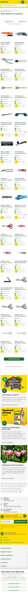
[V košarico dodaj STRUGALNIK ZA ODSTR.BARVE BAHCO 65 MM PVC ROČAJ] (16, 161)
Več (20, 492)
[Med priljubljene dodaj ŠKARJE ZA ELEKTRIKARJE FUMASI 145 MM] (5, 244)
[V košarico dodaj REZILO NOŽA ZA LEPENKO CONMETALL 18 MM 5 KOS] (2, 217)
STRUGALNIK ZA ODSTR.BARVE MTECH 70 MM (21, 98)
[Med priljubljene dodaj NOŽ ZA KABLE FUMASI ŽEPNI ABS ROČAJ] (5, 297)
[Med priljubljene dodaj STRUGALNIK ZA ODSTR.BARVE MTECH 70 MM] (19, 105)
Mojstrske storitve (10, 395)
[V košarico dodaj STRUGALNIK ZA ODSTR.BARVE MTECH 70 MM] (16, 105)
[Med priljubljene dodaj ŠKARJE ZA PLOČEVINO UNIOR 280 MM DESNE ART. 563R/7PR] (5, 188)
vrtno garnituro (15, 472)
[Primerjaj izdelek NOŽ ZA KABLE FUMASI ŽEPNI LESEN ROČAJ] (23, 271)
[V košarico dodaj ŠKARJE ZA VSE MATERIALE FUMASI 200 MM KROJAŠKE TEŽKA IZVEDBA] (16, 297)
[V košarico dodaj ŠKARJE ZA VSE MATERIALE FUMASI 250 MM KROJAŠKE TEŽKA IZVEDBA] (2, 324)
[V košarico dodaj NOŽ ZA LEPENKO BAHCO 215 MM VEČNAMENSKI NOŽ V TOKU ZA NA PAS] (2, 52)
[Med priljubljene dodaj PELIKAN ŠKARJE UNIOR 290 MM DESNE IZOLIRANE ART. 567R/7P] (5, 79)
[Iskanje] (2, 5)
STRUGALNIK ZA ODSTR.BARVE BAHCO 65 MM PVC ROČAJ (21, 153)
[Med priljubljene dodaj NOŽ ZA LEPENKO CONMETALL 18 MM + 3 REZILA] (19, 188)
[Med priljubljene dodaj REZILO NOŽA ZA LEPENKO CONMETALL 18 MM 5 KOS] (5, 217)
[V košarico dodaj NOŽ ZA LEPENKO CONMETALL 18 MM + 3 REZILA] (16, 188)
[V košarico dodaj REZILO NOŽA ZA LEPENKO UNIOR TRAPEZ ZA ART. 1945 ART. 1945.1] (2, 161)
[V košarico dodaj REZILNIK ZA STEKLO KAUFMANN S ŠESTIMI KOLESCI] (2, 134)
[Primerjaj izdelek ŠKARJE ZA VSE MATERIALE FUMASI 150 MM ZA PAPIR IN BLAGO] (9, 351)
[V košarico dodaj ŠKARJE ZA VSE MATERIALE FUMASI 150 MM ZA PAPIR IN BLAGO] (2, 351)
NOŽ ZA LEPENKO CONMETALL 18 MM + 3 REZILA (21, 180)
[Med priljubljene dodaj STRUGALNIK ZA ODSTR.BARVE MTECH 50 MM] (5, 105)
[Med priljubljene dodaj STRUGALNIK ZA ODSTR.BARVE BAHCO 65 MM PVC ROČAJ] (19, 161)
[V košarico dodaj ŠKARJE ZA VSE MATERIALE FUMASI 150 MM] (16, 244)
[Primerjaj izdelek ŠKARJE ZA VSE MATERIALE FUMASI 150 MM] (23, 244)
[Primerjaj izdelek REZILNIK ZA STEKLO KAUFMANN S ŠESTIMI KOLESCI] (9, 134)
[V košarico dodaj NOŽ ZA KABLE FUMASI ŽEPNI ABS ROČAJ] (2, 297)
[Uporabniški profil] (19, 2)
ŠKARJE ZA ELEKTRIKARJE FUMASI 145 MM (7, 236)
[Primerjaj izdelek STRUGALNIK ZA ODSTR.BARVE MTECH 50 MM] (9, 105)
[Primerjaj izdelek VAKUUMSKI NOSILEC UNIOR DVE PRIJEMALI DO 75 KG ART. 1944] (23, 134)
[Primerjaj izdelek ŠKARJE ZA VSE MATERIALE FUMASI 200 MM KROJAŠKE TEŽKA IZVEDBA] (23, 297)
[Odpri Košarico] (22, 2)
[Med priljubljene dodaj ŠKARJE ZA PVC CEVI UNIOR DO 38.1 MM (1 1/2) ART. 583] (19, 217)
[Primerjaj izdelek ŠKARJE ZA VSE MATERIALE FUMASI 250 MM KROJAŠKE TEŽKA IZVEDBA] (9, 324)
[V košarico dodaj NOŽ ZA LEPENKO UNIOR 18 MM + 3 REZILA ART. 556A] (16, 52)
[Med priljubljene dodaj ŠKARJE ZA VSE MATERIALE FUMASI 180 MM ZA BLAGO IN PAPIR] (19, 351)
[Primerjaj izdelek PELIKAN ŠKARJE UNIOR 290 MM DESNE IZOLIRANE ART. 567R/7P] (9, 79)
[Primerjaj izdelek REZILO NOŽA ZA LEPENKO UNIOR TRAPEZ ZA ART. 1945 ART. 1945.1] (9, 161)
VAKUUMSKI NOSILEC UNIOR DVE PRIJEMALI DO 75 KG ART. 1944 (21, 124)
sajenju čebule (8, 471)
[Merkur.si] (4, 2)
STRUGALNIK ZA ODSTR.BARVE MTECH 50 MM (7, 98)
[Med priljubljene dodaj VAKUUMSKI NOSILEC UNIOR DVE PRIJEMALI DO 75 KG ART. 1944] (19, 134)
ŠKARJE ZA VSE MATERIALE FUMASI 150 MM (20, 236)
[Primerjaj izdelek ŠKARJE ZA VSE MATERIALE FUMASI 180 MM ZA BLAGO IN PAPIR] (23, 351)
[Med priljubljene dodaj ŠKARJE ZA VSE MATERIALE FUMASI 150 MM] (19, 244)
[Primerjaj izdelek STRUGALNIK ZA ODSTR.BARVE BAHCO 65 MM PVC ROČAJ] (23, 161)
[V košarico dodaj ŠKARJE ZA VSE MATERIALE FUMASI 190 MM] (2, 271)
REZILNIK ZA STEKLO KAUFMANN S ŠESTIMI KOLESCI (7, 124)
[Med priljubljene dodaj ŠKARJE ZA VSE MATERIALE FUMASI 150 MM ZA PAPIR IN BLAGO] (5, 351)
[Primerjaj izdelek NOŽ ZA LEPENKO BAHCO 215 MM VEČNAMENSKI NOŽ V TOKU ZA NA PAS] (9, 52)
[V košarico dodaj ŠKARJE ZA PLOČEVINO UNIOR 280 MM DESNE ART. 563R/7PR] (2, 188)
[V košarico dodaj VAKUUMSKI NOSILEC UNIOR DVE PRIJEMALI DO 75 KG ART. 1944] (16, 134)
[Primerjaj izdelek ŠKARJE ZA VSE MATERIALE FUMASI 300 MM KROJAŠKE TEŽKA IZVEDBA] (23, 324)
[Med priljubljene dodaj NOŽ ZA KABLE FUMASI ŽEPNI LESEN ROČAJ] (19, 271)
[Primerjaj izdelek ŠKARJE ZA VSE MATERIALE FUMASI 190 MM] (9, 271)
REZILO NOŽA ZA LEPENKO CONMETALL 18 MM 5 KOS (7, 207)
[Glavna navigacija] (26, 2)
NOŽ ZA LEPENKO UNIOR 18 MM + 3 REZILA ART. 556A (19, 44)
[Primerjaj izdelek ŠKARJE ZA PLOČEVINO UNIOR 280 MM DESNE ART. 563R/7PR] (9, 188)
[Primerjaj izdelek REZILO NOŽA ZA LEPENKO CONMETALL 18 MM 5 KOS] (9, 217)
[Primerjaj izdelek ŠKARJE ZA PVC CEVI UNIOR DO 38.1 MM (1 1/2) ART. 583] (23, 217)
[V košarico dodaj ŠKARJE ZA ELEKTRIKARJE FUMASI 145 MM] (2, 244)
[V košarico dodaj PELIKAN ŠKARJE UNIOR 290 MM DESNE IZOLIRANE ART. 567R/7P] (2, 79)
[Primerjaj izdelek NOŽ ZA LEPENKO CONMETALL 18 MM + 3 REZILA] (23, 188)
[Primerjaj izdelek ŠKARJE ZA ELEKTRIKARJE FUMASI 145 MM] (9, 244)
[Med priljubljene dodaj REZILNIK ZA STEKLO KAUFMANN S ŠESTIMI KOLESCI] (5, 134)
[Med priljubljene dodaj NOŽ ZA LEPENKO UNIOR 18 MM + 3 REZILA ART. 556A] (19, 52)
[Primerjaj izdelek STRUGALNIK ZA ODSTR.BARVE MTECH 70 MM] (23, 105)
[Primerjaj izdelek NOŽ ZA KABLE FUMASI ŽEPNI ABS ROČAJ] (9, 297)
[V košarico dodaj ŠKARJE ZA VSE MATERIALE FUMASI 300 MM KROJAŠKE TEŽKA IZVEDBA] (16, 324)
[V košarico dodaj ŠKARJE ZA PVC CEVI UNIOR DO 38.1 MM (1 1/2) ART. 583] (16, 217)
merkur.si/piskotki (12, 577)
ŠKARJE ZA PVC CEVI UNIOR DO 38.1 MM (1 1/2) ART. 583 (20, 207)
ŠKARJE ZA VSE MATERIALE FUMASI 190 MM (6, 263)
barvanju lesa (16, 471)
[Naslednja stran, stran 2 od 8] (23, 363)
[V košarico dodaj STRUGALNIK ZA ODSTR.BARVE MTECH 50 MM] (2, 105)
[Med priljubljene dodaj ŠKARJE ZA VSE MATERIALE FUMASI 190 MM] (5, 271)
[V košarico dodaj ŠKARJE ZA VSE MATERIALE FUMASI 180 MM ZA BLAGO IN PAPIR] (16, 351)
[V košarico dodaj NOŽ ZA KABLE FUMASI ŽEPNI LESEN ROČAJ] (16, 271)
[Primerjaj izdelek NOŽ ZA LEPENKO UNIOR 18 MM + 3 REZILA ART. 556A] (23, 52)
